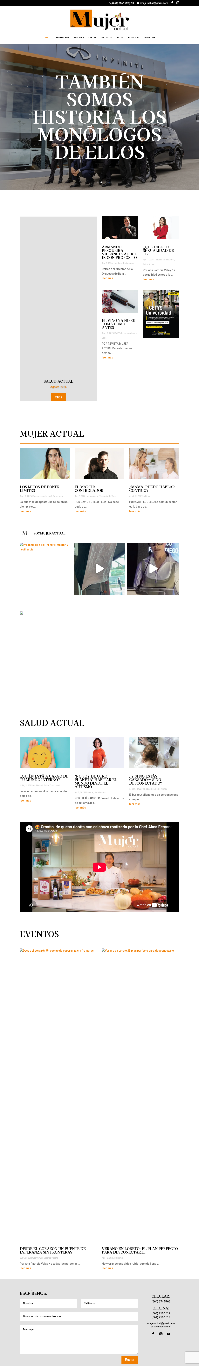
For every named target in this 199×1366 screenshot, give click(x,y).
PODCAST (134, 37)
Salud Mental (161, 789)
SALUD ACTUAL (110, 37)
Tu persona (58, 496)
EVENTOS (149, 37)
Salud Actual (148, 264)
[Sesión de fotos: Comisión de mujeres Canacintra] (99, 569)
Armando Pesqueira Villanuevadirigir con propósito (119, 252)
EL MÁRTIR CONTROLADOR (89, 488)
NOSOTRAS (62, 37)
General (89, 792)
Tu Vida (112, 496)
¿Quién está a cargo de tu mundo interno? (44, 777)
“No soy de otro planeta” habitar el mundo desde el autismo (96, 781)
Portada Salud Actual (164, 260)
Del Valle (119, 333)
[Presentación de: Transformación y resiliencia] (46, 569)
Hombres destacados (124, 263)
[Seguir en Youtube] (169, 1334)
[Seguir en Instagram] (161, 1334)
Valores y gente (51, 1258)
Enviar (130, 1360)
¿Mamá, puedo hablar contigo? (152, 488)
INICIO (47, 37)
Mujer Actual (92, 496)
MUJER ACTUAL (83, 37)
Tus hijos (145, 496)
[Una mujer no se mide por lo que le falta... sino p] (153, 569)
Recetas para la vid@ (42, 496)
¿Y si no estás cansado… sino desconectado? (145, 779)
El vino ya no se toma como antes (118, 324)
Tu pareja (103, 496)
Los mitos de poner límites (40, 488)
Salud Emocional (52, 785)
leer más (107, 278)
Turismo (119, 1258)
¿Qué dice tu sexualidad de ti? (99, 116)
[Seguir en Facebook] (153, 1334)
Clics (58, 370)
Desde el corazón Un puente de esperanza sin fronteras (53, 1250)
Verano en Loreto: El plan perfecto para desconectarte (140, 1250)
